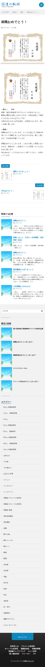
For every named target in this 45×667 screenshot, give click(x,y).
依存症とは (14, 646)
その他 (6, 461)
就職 (14, 27)
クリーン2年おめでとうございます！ (26, 381)
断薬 (5, 552)
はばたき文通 (8, 474)
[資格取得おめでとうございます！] (6, 359)
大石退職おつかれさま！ (22, 286)
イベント (7, 480)
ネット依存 (32, 651)
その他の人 (7, 468)
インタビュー (8, 486)
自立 (5, 595)
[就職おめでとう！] (6, 224)
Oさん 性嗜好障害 (10, 449)
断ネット (7, 546)
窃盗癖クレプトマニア (17, 651)
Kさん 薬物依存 (9, 431)
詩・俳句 (7, 607)
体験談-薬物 (8, 510)
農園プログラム (9, 619)
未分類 (6, 564)
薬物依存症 (25, 649)
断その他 (7, 534)
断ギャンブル (8, 540)
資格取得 (7, 613)
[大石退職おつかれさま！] (6, 290)
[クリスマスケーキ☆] (6, 372)
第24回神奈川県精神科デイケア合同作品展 (28, 329)
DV (34, 654)
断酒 (5, 558)
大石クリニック (28, 661)
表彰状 (6, 601)
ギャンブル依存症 (11, 649)
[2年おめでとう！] (38, 194)
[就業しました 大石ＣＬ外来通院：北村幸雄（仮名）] (6, 241)
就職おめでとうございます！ (23, 342)
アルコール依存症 (28, 646)
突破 (5, 577)
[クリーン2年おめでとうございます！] (6, 385)
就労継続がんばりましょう (23, 269)
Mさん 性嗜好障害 (10, 437)
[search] (42, 311)
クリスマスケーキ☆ (20, 368)
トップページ (8, 492)
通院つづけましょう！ (21, 171)
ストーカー (26, 654)
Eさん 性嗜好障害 (10, 425)
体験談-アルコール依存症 (12, 498)
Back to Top (22, 637)
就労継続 (7, 522)
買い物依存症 (14, 654)
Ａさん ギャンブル (10, 625)
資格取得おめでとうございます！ (25, 355)
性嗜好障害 (36, 649)
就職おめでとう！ (20, 220)
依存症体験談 (8, 516)
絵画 (5, 589)
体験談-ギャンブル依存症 (12, 504)
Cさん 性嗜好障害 (10, 413)
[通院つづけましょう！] (6, 175)
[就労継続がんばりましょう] (6, 273)
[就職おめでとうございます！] (6, 346)
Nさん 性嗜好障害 (10, 443)
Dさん (6, 419)
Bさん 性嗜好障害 (10, 407)
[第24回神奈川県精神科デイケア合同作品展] (6, 333)
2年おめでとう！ (7, 191)
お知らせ (7, 455)
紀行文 (6, 583)
